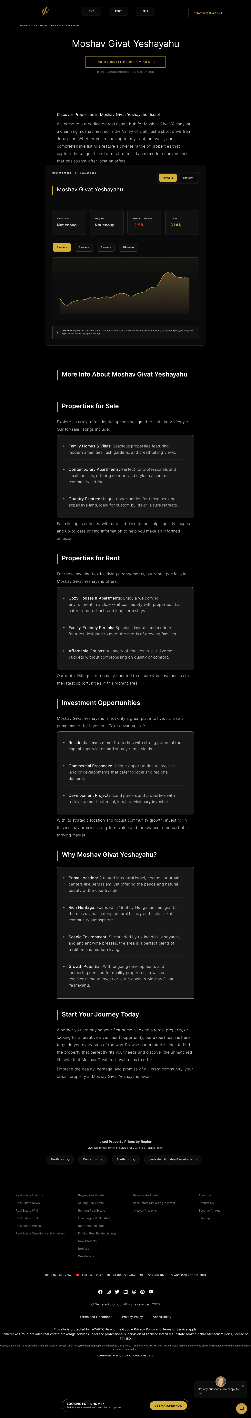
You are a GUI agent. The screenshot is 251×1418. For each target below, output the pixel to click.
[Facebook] (100, 1292)
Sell (146, 11)
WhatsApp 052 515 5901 (189, 1274)
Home (23, 25)
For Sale (168, 177)
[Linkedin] (125, 1292)
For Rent (188, 177)
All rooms (128, 247)
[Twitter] (117, 1292)
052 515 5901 (125, 1345)
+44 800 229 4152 (121, 1274)
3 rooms (62, 247)
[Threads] (134, 1292)
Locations (36, 25)
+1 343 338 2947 (89, 1274)
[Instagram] (108, 1292)
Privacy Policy (144, 1329)
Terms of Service (174, 1329)
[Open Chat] (241, 1408)
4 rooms (84, 247)
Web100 (118, 1355)
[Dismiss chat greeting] (242, 1385)
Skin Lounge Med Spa (139, 1355)
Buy (91, 11)
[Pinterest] (142, 1292)
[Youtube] (151, 1292)
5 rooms (106, 247)
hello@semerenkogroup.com (89, 1345)
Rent (118, 11)
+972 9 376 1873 (153, 1274)
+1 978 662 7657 (58, 1274)
